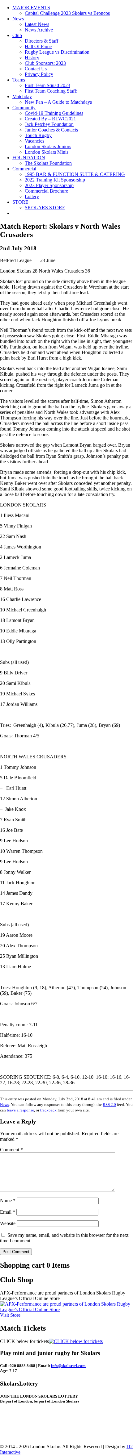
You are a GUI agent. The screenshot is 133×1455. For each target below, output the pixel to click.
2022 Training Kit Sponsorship (55, 179)
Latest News (37, 24)
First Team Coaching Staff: (51, 91)
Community (24, 107)
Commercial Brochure (46, 191)
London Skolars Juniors (48, 146)
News (18, 18)
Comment (11, 1149)
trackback (48, 1110)
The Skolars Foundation (48, 163)
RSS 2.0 (109, 1104)
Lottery (32, 196)
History (32, 57)
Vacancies (34, 141)
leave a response (20, 1110)
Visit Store (10, 1315)
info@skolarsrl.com (68, 1365)
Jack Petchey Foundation (49, 124)
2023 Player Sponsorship (49, 185)
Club (17, 35)
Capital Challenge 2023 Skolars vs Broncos (67, 13)
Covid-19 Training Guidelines (54, 113)
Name (7, 1200)
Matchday (22, 96)
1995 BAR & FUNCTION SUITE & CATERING (75, 174)
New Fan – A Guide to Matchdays (58, 102)
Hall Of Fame (38, 46)
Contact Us (36, 68)
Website (7, 1223)
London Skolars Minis (46, 152)
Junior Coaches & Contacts (51, 129)
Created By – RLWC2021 (50, 118)
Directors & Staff (41, 41)
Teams (18, 79)
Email (7, 1212)
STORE (20, 202)
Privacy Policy (39, 74)
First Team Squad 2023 (47, 85)
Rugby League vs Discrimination (57, 52)
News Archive (39, 29)
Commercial (24, 168)
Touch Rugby (38, 135)
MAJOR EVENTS (31, 7)
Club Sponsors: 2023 (45, 63)
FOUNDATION (28, 157)
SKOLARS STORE (45, 207)
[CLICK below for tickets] (76, 1341)
